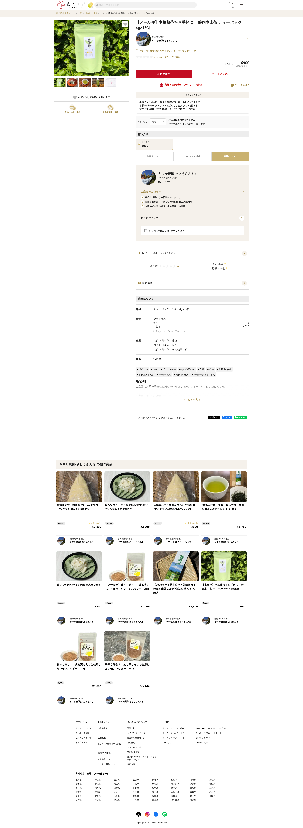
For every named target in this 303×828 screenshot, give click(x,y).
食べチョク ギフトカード (174, 738)
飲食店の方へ (81, 742)
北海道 (79, 780)
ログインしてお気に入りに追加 (94, 97)
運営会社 (131, 728)
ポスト (214, 417)
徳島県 (136, 796)
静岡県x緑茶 (182, 374)
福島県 (193, 780)
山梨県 (117, 788)
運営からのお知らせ (136, 738)
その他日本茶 (180, 349)
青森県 (98, 780)
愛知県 (193, 788)
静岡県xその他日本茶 (204, 374)
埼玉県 (117, 784)
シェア (228, 417)
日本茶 (165, 340)
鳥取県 (193, 792)
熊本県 (117, 800)
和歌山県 (175, 792)
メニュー (241, 7)
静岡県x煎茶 (165, 374)
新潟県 (193, 784)
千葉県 (136, 784)
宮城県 (136, 780)
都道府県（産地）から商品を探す (92, 773)
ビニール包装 (169, 369)
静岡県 (157, 359)
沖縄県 (193, 800)
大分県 (136, 800)
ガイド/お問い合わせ (136, 733)
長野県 (136, 788)
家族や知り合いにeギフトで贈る (183, 84)
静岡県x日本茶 (146, 374)
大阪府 (117, 792)
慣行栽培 (143, 369)
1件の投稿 (175, 57)
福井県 (98, 788)
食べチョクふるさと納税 (173, 728)
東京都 (155, 784)
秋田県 (155, 780)
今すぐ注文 (163, 74)
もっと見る (194, 399)
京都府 (98, 792)
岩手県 (117, 780)
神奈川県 (175, 784)
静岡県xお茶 (225, 369)
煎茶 (174, 340)
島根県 (212, 792)
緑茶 (174, 345)
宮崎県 (155, 800)
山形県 (174, 780)
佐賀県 (79, 800)
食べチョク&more (204, 738)
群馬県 (98, 784)
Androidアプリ (202, 742)
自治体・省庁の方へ (106, 764)
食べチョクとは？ (83, 728)
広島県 (98, 796)
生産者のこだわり (151, 191)
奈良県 (155, 792)
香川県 (155, 796)
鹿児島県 (175, 800)
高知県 (193, 796)
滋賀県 (79, 792)
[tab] (192, 156)
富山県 (212, 784)
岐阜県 (155, 788)
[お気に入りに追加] (125, 24)
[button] (192, 262)
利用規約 (131, 742)
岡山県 (79, 796)
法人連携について (105, 759)
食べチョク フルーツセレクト (209, 733)
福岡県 (212, 796)
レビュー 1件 (162, 57)
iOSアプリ (167, 742)
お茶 (156, 340)
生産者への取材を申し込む (109, 744)
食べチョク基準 (82, 733)
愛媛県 (174, 796)
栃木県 (79, 784)
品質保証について (83, 738)
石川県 (79, 788)
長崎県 (98, 800)
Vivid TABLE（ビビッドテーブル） (211, 728)
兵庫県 (136, 792)
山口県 (117, 796)
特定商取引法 (133, 752)
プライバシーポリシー (137, 747)
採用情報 (131, 764)
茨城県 (212, 780)
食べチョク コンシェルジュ (175, 733)
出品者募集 (102, 728)
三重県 (212, 788)
